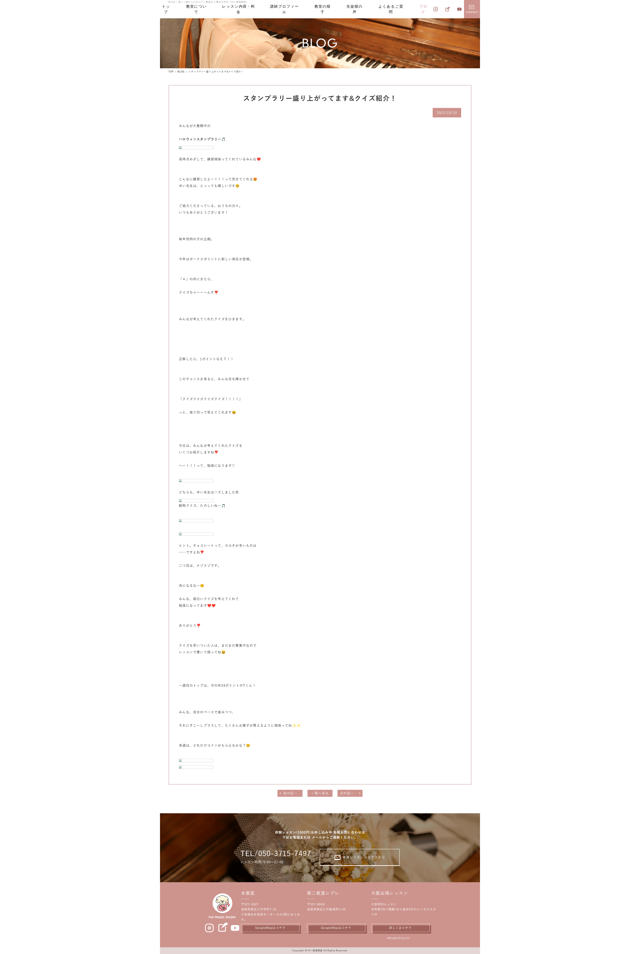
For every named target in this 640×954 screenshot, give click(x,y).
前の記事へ (292, 793)
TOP (171, 71)
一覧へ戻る (320, 793)
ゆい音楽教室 (315, 950)
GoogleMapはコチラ (270, 928)
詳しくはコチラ (400, 928)
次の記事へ (349, 793)
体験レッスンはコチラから (364, 857)
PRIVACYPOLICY (398, 938)
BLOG (181, 71)
